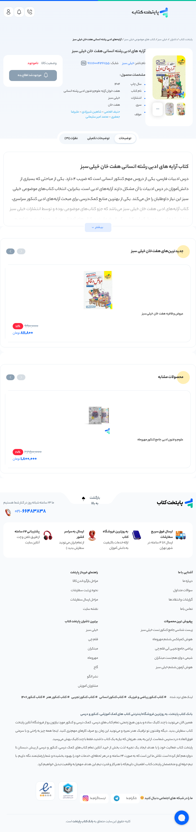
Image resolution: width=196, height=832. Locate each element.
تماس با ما (186, 609)
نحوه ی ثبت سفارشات (84, 590)
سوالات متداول (183, 590)
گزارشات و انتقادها (181, 600)
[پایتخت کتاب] (150, 12)
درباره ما (188, 581)
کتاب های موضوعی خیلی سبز (140, 40)
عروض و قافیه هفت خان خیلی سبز (162, 313)
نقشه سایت (90, 609)
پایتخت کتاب (186, 40)
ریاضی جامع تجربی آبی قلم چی (174, 649)
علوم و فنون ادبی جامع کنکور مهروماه (160, 439)
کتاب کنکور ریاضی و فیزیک (145, 697)
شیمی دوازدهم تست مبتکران (173, 658)
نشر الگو (92, 677)
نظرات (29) (71, 138)
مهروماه (92, 658)
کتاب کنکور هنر (57, 697)
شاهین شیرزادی (91, 111)
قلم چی (93, 639)
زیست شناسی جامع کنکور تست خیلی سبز (167, 630)
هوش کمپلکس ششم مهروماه (172, 639)
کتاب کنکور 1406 (31, 697)
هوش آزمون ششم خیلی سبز (174, 667)
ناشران (173, 40)
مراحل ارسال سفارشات (84, 600)
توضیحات (125, 138)
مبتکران (93, 649)
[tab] (125, 138)
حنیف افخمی (112, 111)
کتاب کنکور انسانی (111, 697)
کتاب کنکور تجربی (83, 697)
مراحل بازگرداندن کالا (85, 581)
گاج (96, 667)
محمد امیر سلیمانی (97, 116)
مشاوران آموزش (88, 686)
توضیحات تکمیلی (98, 138)
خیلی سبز (162, 40)
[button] (21, 251)
